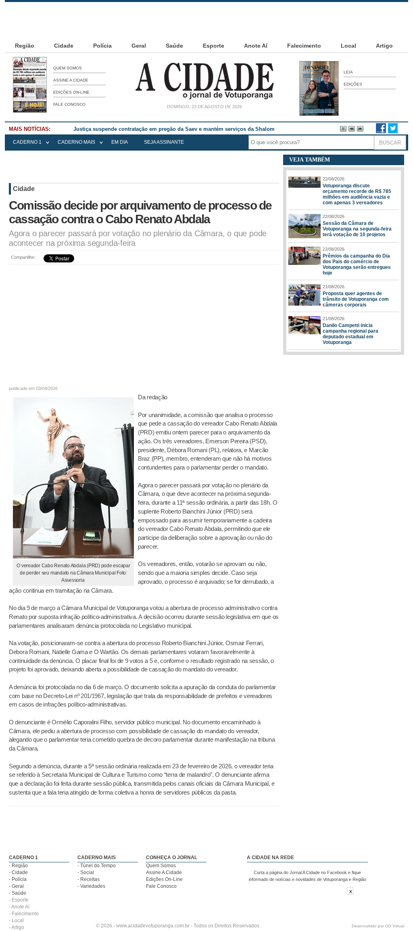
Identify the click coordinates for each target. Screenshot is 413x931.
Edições (353, 84)
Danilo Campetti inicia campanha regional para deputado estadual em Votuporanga (350, 334)
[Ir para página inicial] (204, 99)
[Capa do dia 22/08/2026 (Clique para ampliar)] (30, 111)
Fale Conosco (69, 104)
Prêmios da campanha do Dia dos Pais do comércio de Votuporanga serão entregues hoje (357, 264)
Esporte (213, 45)
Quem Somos (67, 68)
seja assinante (164, 142)
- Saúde (17, 893)
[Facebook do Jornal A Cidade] (381, 131)
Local (348, 45)
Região (24, 45)
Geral (138, 45)
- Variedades (91, 886)
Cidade (63, 45)
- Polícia (18, 879)
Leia (348, 72)
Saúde (174, 45)
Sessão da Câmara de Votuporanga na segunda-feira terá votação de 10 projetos (357, 228)
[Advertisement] (206, 20)
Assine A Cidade (70, 80)
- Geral (16, 886)
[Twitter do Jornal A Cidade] (393, 131)
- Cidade (18, 872)
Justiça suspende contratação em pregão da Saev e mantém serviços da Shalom (174, 129)
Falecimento (304, 45)
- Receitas (88, 879)
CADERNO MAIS (76, 142)
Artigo (384, 45)
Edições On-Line (71, 92)
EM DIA (119, 142)
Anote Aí (255, 45)
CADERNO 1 (27, 142)
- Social (85, 872)
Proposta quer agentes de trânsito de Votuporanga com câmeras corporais (356, 299)
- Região (18, 865)
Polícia (102, 45)
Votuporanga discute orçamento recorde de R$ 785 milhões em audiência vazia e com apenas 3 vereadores (357, 194)
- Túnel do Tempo (96, 865)
